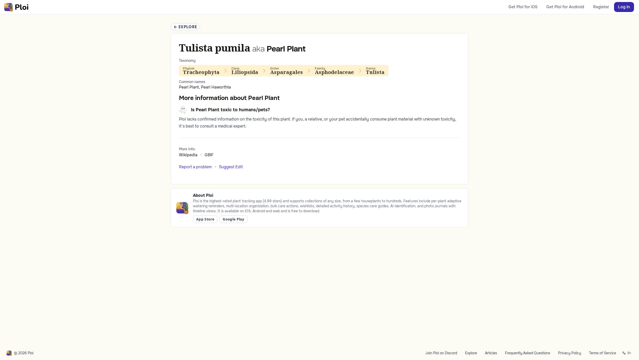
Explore (471, 353)
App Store (205, 219)
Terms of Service (602, 353)
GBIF (209, 155)
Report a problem (195, 167)
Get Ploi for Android (565, 7)
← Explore (185, 27)
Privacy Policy (569, 353)
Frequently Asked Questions (527, 353)
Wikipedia (188, 155)
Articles (491, 353)
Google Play (233, 219)
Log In (624, 7)
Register (601, 7)
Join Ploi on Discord (441, 353)
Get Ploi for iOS (522, 7)
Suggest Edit (231, 167)
